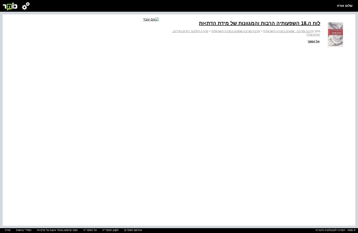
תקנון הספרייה (110, 230)
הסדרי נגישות (23, 230)
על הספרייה (90, 230)
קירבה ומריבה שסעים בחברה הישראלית (235, 31)
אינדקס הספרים (133, 230)
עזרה (7, 230)
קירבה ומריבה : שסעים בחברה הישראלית (288, 31)
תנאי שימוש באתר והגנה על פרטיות (57, 230)
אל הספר (314, 41)
